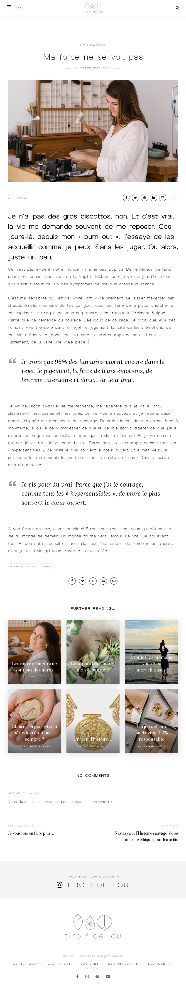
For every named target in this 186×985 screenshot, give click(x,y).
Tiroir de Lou (97, 885)
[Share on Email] (162, 197)
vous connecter (45, 802)
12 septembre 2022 (93, 68)
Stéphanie (18, 198)
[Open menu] (9, 6)
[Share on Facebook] (126, 197)
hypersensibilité (22, 566)
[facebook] (77, 976)
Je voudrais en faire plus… (31, 833)
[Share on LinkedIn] (153, 197)
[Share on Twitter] (135, 197)
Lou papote (93, 45)
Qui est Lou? (25, 963)
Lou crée (90, 963)
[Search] (177, 8)
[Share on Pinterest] (144, 197)
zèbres (47, 566)
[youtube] (108, 976)
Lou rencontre (123, 963)
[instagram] (87, 976)
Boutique (156, 963)
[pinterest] (97, 976)
